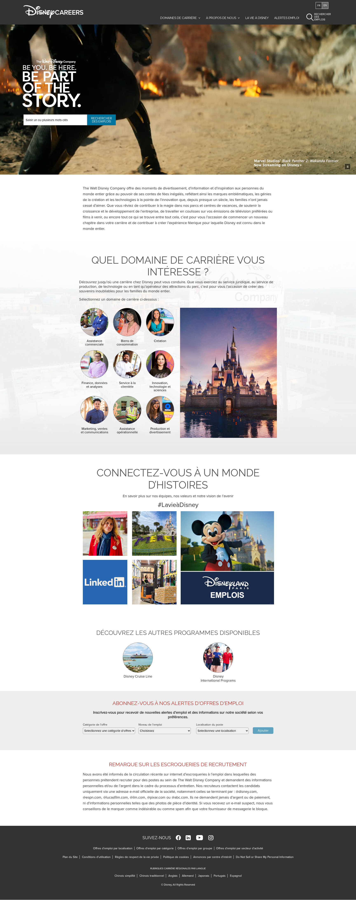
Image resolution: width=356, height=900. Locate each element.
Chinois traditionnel (152, 876)
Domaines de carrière (178, 18)
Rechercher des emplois (101, 120)
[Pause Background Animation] (347, 166)
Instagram (210, 837)
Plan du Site (70, 857)
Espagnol (236, 876)
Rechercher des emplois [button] (319, 17)
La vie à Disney (257, 19)
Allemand (189, 876)
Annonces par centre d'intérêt (213, 857)
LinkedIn (188, 837)
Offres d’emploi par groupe (195, 848)
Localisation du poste (209, 724)
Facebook (178, 837)
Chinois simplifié (126, 876)
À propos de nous (221, 18)
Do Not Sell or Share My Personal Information (265, 857)
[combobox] (109, 730)
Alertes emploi (286, 18)
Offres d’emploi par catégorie (155, 848)
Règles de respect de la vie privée (138, 857)
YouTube (200, 837)
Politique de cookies (177, 857)
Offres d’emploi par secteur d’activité (239, 848)
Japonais (204, 876)
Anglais (174, 876)
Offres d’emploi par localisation (112, 848)
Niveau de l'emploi (150, 724)
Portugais (221, 876)
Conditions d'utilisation (97, 857)
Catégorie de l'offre (95, 724)
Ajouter (263, 730)
